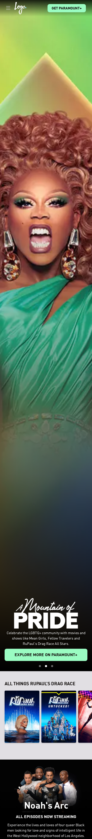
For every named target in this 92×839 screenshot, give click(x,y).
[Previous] (2, 716)
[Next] (89, 716)
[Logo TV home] (20, 8)
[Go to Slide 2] (46, 666)
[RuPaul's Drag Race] (22, 717)
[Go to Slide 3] (52, 666)
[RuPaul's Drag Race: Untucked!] (58, 717)
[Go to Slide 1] (40, 666)
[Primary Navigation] (8, 8)
